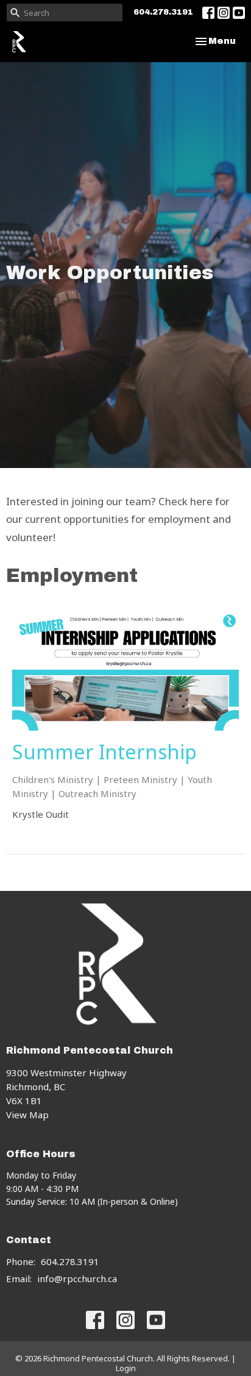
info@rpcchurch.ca (77, 1278)
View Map (27, 1114)
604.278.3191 (163, 12)
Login (126, 1368)
